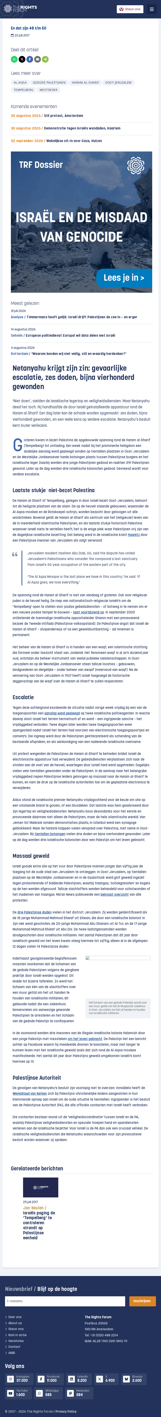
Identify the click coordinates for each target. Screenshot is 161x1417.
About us (15, 1323)
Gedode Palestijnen (49, 82)
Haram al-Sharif (85, 82)
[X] (22, 59)
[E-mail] (37, 59)
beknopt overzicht (115, 895)
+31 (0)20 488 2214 (104, 1335)
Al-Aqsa (20, 82)
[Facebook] (29, 59)
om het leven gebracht (85, 1039)
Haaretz (134, 535)
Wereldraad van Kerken (30, 1094)
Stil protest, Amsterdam (47, 116)
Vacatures (16, 1341)
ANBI (11, 1353)
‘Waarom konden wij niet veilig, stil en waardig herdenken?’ (68, 354)
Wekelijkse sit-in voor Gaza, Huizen (56, 141)
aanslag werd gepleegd (62, 713)
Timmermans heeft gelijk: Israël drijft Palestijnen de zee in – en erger (74, 317)
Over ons (15, 1317)
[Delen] (45, 59)
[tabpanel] (40, 1211)
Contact (14, 1347)
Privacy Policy (66, 1411)
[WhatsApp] (14, 59)
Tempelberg (23, 90)
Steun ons (132, 9)
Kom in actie (17, 1335)
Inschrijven (142, 1301)
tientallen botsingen (50, 834)
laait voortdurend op (88, 612)
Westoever (48, 90)
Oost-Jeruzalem (118, 82)
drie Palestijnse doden (34, 912)
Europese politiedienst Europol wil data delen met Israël (63, 336)
